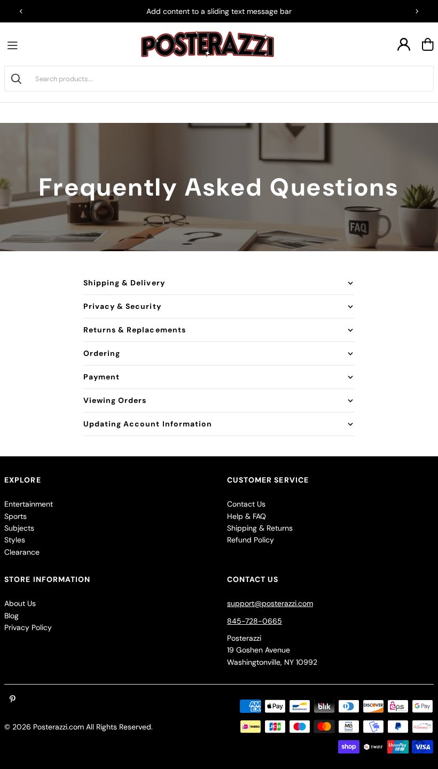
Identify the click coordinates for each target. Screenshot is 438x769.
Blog (11, 615)
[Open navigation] (15, 44)
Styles (14, 540)
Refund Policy (250, 540)
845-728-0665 (254, 621)
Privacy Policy (28, 627)
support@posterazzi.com (270, 603)
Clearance (22, 552)
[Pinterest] (12, 699)
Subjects (19, 528)
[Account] (403, 44)
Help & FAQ (246, 516)
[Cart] (428, 44)
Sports (15, 516)
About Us (20, 603)
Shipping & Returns (260, 528)
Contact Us (246, 504)
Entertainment (28, 504)
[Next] (416, 11)
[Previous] (21, 11)
